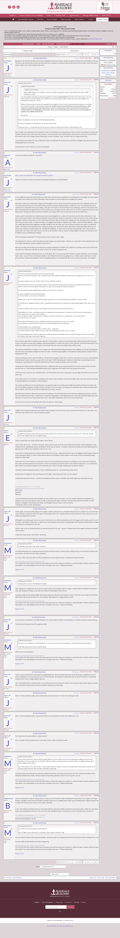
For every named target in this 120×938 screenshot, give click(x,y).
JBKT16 (77, 152)
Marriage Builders (28, 44)
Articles (90, 19)
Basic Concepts (66, 19)
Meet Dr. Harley (52, 19)
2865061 (96, 822)
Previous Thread (28, 51)
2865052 (96, 577)
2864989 (96, 58)
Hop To (37, 866)
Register (109, 44)
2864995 (96, 172)
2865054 (96, 637)
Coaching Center (60, 15)
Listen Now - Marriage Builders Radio (105, 7)
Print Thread (7, 54)
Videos (49, 15)
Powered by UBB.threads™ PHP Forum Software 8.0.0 (60, 926)
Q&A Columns (79, 19)
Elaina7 (77, 58)
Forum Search (108, 50)
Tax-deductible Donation (26, 19)
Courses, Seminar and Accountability (31, 15)
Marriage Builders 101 (62, 44)
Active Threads (64, 47)
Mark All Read (17, 877)
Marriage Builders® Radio (90, 15)
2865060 (96, 795)
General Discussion (48, 44)
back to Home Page (60, 5)
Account (84, 902)
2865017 (96, 267)
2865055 (96, 671)
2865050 (96, 508)
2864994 (96, 152)
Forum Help (100, 877)
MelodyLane (76, 617)
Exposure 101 (19, 569)
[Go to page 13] (68, 54)
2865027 (96, 407)
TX (4, 446)
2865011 (96, 194)
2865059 (96, 753)
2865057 (96, 713)
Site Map (76, 902)
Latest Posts (108, 80)
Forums (38, 44)
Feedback (36, 902)
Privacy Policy (59, 902)
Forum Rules (8, 877)
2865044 (96, 427)
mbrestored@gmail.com (96, 39)
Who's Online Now (108, 57)
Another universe (8, 76)
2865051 (96, 540)
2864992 (96, 79)
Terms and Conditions (47, 902)
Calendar (56, 47)
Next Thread (74, 51)
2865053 (96, 617)
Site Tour (40, 19)
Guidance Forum (102, 19)
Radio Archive (106, 15)
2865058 (96, 733)
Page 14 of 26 (61, 54)
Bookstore (12, 15)
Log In (114, 44)
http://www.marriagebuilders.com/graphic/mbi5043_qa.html (34, 175)
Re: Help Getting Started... (41, 58)
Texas (5, 560)
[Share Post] (92, 58)
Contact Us (92, 877)
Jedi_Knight (76, 194)
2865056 (96, 693)
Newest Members (108, 68)
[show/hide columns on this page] (115, 47)
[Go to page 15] (98, 54)
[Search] (113, 47)
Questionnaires (74, 15)
